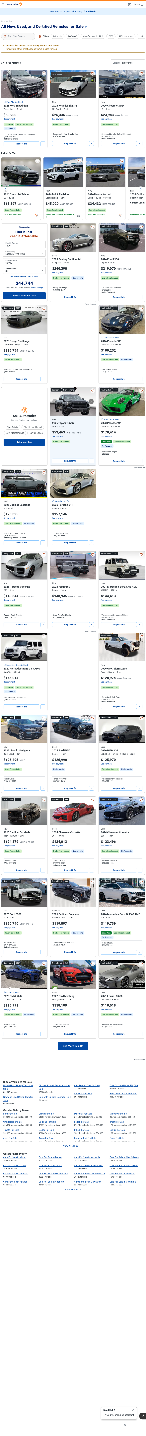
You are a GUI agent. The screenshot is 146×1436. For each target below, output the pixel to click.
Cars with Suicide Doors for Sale (55, 1097)
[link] (10, 128)
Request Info (21, 144)
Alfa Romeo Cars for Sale (87, 1085)
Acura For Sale (46, 1138)
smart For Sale (117, 1122)
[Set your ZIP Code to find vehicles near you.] (86, 27)
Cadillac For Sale (47, 1122)
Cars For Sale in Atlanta (15, 1181)
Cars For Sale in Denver (50, 1157)
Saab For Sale (117, 1138)
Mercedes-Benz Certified (17, 665)
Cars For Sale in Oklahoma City (89, 1173)
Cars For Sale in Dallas (14, 1165)
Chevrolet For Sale (12, 1122)
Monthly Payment (12, 243)
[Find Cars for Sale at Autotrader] (15, 4)
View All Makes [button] (70, 1146)
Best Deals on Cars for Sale (123, 1093)
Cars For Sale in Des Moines (124, 1165)
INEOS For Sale (81, 1130)
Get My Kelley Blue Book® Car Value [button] (24, 277)
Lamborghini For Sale (85, 1138)
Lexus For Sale (46, 1113)
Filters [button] (46, 36)
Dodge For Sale (46, 1130)
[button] (129, 4)
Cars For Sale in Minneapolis (53, 1173)
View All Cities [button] (71, 1189)
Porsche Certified (111, 337)
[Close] (132, 1410)
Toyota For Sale (11, 1130)
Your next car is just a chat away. (73, 11)
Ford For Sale (10, 1113)
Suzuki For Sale (117, 1130)
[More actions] (42, 143)
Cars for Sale (6, 21)
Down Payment (11, 260)
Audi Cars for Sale (83, 1093)
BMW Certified (12, 992)
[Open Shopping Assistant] (142, 1416)
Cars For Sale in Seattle (50, 1165)
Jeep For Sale (10, 1138)
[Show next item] (91, 401)
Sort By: (116, 62)
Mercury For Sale (118, 1113)
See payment (9, 119)
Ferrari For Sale (81, 1122)
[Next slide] (140, 189)
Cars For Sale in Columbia (123, 1181)
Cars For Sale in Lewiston (122, 1173)
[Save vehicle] (44, 73)
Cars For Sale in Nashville (87, 1157)
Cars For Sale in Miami (14, 1157)
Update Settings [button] (37, 288)
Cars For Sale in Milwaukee (87, 1181)
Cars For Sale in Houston (15, 1173)
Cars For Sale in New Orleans (124, 1157)
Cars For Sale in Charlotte (51, 1181)
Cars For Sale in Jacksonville (88, 1165)
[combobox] (18, 36)
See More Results (73, 1045)
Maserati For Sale (83, 1113)
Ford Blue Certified (14, 102)
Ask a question (24, 442)
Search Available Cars (24, 295)
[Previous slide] (5, 189)
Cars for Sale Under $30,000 (124, 1085)
